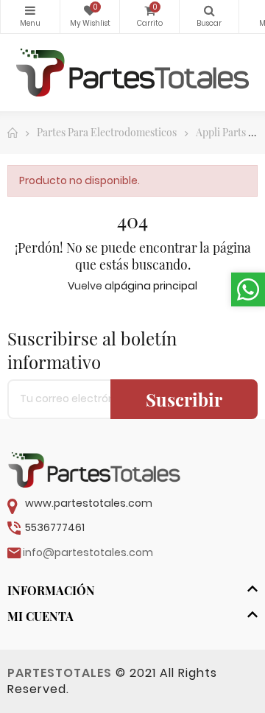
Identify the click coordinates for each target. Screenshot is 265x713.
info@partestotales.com (88, 552)
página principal (155, 285)
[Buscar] (209, 16)
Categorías (30, 16)
